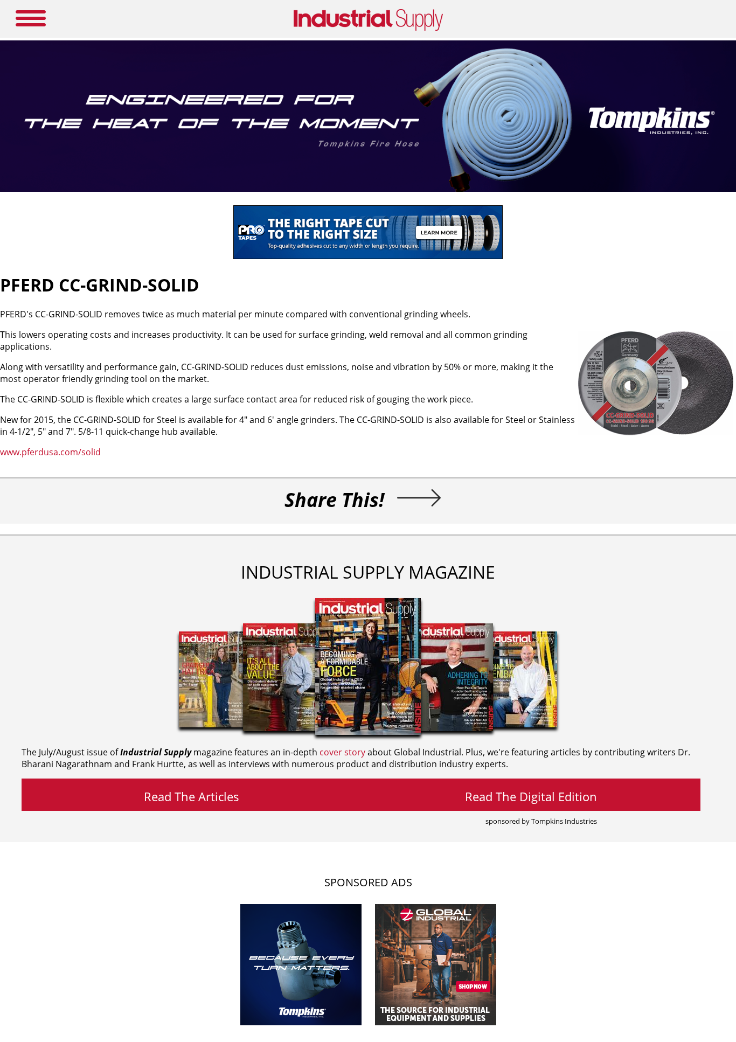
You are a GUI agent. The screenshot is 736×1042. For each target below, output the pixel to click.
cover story (342, 752)
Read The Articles (191, 796)
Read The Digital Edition (531, 796)
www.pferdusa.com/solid (50, 452)
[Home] (368, 28)
